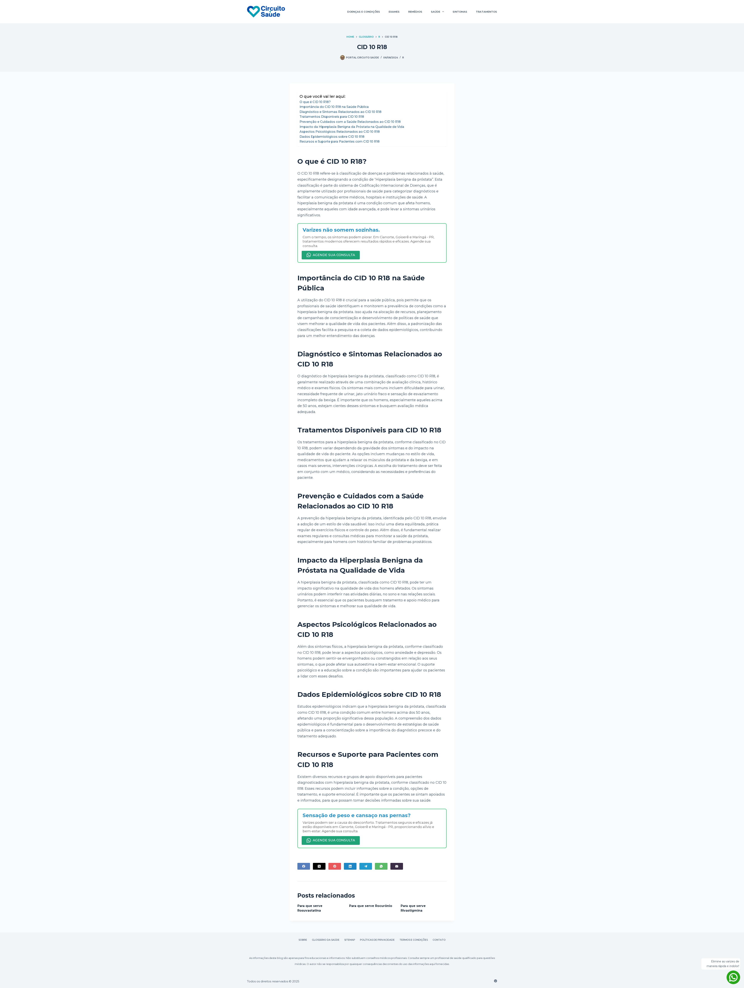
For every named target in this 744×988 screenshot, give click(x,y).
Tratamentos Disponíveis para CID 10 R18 (332, 117)
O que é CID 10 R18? (315, 102)
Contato (439, 939)
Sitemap (349, 939)
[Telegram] (365, 866)
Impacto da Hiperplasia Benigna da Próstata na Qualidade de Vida (352, 127)
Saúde (435, 11)
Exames (394, 11)
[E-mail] (396, 866)
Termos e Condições (414, 939)
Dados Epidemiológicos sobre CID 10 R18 (332, 137)
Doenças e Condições (363, 11)
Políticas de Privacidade (377, 939)
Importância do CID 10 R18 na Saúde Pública (334, 107)
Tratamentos (486, 11)
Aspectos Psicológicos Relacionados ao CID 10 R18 (340, 131)
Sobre (303, 939)
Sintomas (460, 11)
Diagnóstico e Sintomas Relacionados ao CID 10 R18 (340, 112)
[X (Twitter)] (319, 866)
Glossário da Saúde (325, 939)
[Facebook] (303, 866)
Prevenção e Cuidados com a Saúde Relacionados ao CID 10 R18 (350, 122)
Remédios (415, 11)
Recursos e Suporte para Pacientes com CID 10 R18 (340, 141)
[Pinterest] (334, 866)
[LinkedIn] (350, 866)
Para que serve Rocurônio (370, 906)
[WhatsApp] (381, 866)
